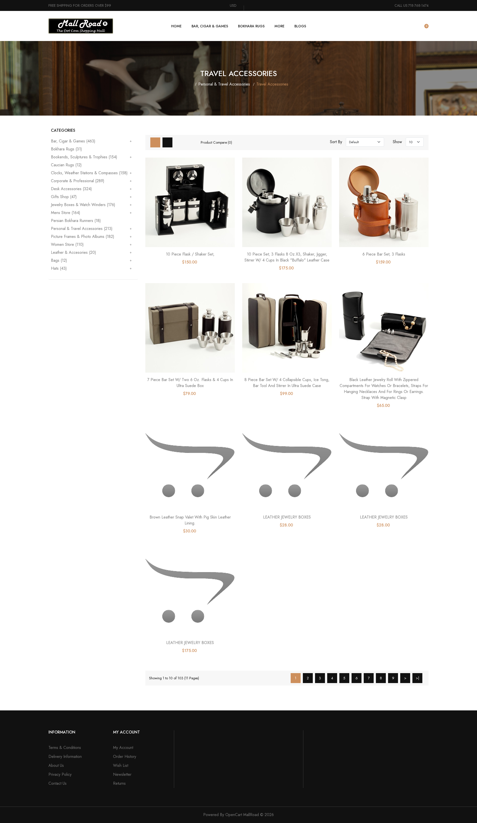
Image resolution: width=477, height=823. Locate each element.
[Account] (410, 26)
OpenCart (233, 815)
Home (176, 26)
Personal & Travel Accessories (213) (82, 228)
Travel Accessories (272, 84)
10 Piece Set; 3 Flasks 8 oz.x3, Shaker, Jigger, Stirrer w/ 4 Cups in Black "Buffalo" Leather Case (286, 257)
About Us (56, 765)
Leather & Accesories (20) (73, 252)
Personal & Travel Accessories (224, 84)
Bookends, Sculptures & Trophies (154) (84, 157)
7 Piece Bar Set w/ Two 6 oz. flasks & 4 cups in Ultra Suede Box (190, 383)
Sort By (336, 141)
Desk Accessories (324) (71, 189)
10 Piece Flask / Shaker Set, (190, 254)
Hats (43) (59, 268)
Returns (119, 783)
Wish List (120, 765)
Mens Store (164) (65, 213)
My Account (123, 747)
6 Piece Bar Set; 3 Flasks (383, 254)
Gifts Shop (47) (64, 197)
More (279, 26)
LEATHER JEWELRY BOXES (287, 517)
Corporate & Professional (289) (77, 181)
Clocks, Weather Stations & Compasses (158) (89, 173)
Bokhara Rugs (251, 26)
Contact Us (57, 783)
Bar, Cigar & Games (210, 26)
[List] (167, 142)
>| (417, 678)
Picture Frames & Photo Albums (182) (82, 236)
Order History (124, 756)
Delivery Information (65, 756)
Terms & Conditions (64, 747)
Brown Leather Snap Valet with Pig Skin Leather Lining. (190, 520)
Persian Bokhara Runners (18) (76, 220)
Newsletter (122, 774)
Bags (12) (59, 260)
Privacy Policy (60, 774)
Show (397, 141)
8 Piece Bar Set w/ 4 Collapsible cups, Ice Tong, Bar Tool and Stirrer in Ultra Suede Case (286, 383)
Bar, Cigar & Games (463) (73, 141)
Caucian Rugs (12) (66, 165)
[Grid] (155, 142)
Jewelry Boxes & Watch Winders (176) (83, 205)
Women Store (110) (67, 244)
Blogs (300, 26)
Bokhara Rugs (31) (66, 149)
